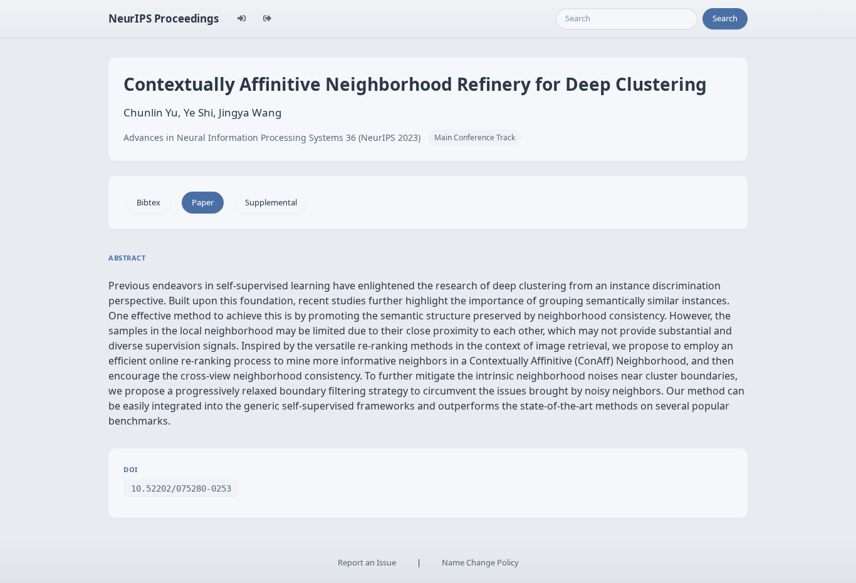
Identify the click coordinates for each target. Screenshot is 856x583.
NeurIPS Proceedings (163, 18)
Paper (203, 202)
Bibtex (148, 202)
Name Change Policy (480, 562)
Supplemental (271, 202)
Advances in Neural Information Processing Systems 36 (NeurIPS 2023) (271, 137)
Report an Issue (367, 562)
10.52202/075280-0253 (181, 488)
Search (725, 18)
